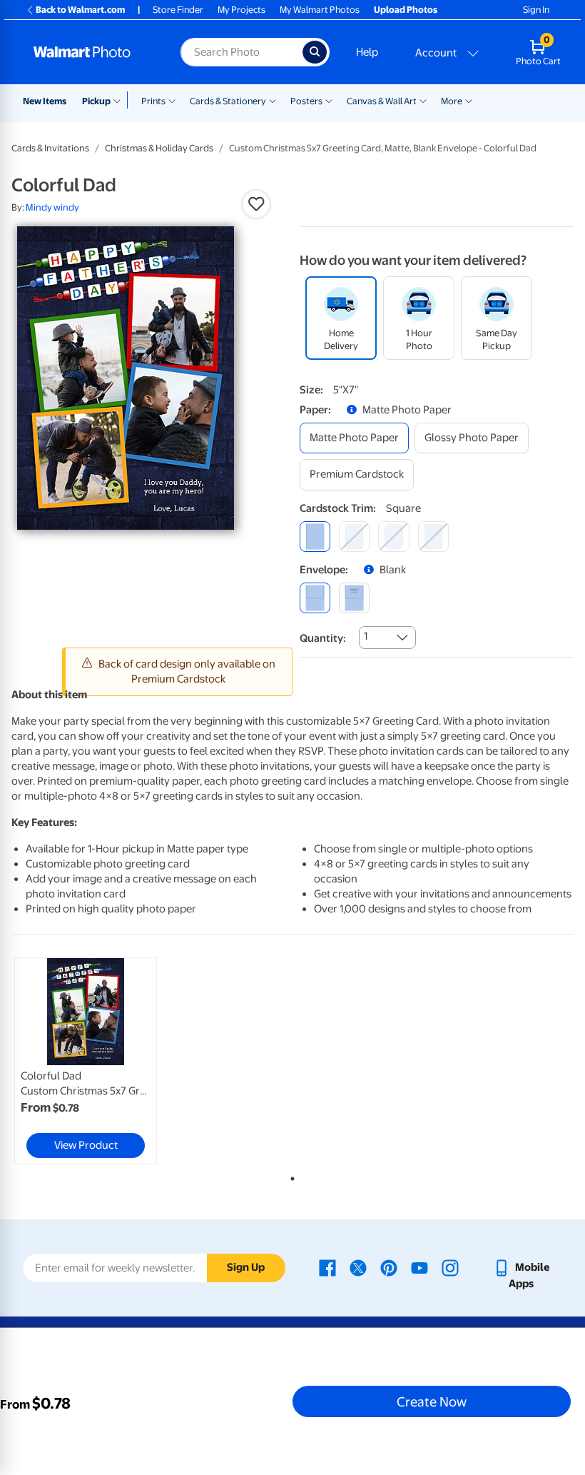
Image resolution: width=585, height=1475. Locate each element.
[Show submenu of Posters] (329, 100)
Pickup (96, 101)
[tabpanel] (105, 1060)
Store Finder (178, 9)
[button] (256, 204)
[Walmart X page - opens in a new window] (358, 1267)
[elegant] (393, 536)
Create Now (432, 1401)
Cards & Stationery (228, 101)
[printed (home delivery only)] (354, 598)
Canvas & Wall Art (382, 101)
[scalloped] (433, 536)
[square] (315, 536)
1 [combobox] (365, 636)
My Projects (241, 9)
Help (367, 52)
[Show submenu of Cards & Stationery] (272, 100)
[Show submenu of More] (468, 100)
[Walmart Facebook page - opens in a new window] (327, 1267)
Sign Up (246, 1267)
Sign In (536, 9)
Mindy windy (52, 207)
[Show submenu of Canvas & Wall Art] (423, 100)
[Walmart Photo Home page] (91, 52)
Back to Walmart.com (80, 9)
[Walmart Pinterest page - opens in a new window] (388, 1267)
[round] (354, 536)
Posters (306, 101)
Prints (153, 101)
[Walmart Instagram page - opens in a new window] (450, 1267)
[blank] (315, 598)
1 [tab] (290, 1176)
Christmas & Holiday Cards (159, 148)
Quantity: (323, 638)
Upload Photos (405, 9)
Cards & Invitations (50, 148)
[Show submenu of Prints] (172, 100)
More (451, 101)
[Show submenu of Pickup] (120, 100)
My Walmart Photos (320, 9)
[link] (85, 1061)
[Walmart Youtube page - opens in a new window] (419, 1267)
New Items (44, 101)
